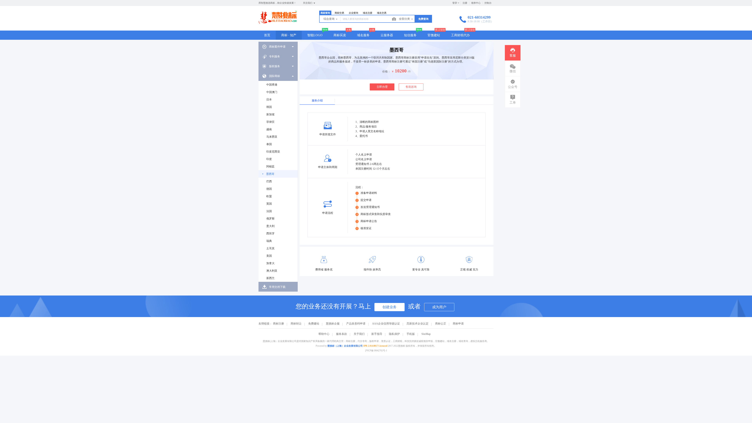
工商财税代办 (460, 35)
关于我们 (359, 334)
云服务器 (387, 35)
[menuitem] (278, 47)
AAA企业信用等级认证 (386, 323)
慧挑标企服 (333, 323)
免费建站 (313, 323)
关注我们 (308, 3)
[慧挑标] (277, 22)
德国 (269, 188)
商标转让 (296, 323)
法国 (269, 211)
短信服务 (410, 35)
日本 (269, 99)
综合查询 (329, 18)
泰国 (269, 144)
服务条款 (341, 334)
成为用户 (439, 307)
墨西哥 (270, 174)
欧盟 (269, 196)
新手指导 (376, 334)
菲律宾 (270, 121)
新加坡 (270, 114)
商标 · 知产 (288, 35)
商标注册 (278, 323)
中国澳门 (271, 92)
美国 (269, 255)
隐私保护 (394, 334)
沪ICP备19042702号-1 (376, 350)
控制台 (488, 3)
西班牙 (270, 233)
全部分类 (405, 18)
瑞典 (269, 241)
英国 (269, 203)
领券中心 (476, 3)
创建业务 (389, 307)
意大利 (270, 226)
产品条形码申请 (355, 323)
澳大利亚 (271, 270)
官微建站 (434, 35)
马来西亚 (271, 136)
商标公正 (440, 323)
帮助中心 (323, 334)
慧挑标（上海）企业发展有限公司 (345, 345)
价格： (386, 71)
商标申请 (458, 323)
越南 (269, 129)
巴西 (269, 181)
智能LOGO (315, 35)
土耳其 (270, 248)
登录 (454, 3)
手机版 (411, 334)
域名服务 (363, 35)
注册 (465, 3)
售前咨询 (411, 86)
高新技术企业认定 (417, 323)
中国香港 (271, 84)
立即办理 (382, 86)
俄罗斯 (270, 218)
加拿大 (270, 263)
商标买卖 (340, 35)
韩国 (269, 107)
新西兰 (270, 278)
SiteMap (426, 334)
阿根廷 (270, 166)
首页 (267, 35)
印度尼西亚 (273, 151)
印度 (269, 159)
